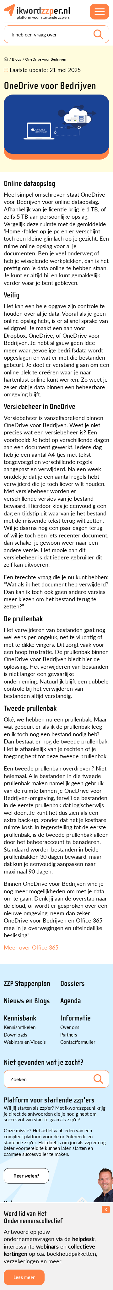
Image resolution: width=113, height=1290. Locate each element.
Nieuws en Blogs (27, 1001)
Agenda (70, 1001)
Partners (68, 1034)
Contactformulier (77, 1041)
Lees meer (24, 1277)
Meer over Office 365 (31, 947)
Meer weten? (26, 1176)
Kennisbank (20, 1018)
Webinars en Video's (25, 1041)
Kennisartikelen (19, 1027)
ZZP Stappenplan (27, 983)
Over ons (69, 1027)
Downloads (15, 1034)
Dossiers (72, 983)
